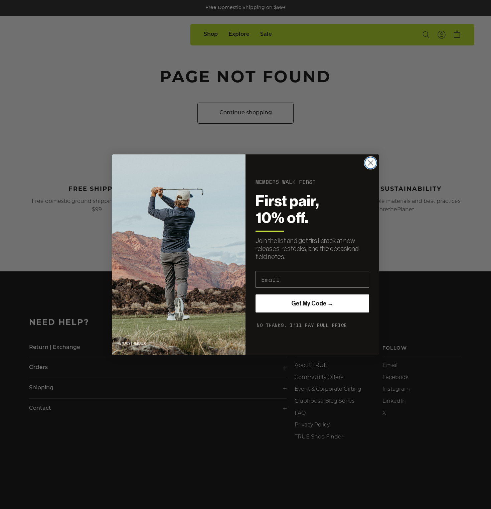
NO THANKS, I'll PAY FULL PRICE (302, 325)
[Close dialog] (370, 163)
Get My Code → (312, 303)
